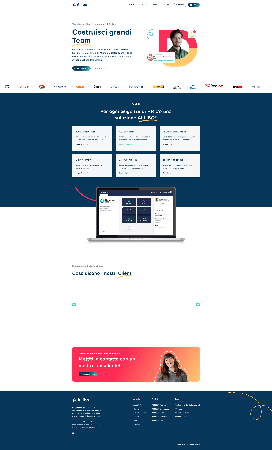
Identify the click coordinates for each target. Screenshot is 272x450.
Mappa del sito (181, 416)
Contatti (136, 424)
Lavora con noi (139, 412)
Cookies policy (181, 409)
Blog (135, 420)
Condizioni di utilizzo (184, 412)
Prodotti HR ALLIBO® (136, 5)
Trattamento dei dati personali (187, 405)
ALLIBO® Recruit (159, 405)
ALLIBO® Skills (158, 412)
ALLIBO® (137, 405)
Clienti (136, 416)
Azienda (153, 5)
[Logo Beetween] (81, 5)
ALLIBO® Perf (157, 420)
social (73, 433)
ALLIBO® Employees (160, 409)
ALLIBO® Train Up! (159, 416)
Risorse (166, 5)
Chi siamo (137, 409)
